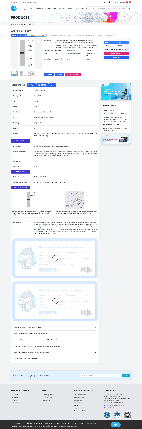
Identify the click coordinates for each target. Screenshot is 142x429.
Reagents (15, 403)
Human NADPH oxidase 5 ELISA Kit (115, 114)
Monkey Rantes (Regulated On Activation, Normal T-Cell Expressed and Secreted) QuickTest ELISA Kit (115, 119)
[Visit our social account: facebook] (106, 2)
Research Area (50, 8)
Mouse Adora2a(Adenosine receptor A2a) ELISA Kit (116, 129)
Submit (125, 375)
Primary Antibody (67, 35)
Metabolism (112, 35)
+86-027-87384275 (119, 405)
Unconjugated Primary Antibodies (85, 35)
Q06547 (36, 161)
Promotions (77, 403)
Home (31, 8)
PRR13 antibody (109, 110)
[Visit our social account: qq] (109, 2)
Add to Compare (74, 74)
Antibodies (15, 397)
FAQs (75, 408)
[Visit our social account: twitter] (104, 2)
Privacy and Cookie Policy (82, 411)
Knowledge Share (79, 397)
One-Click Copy (116, 53)
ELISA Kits (15, 395)
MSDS (60, 74)
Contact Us (116, 57)
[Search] (129, 8)
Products (39, 8)
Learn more (72, 426)
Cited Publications (80, 395)
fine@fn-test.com (115, 408)
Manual (50, 74)
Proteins (14, 400)
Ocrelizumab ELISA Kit (111, 125)
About (70, 8)
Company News (48, 397)
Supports (61, 8)
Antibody (57, 35)
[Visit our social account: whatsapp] (115, 2)
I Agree (115, 425)
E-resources (79, 8)
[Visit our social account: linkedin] (112, 2)
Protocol (76, 405)
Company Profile (48, 395)
